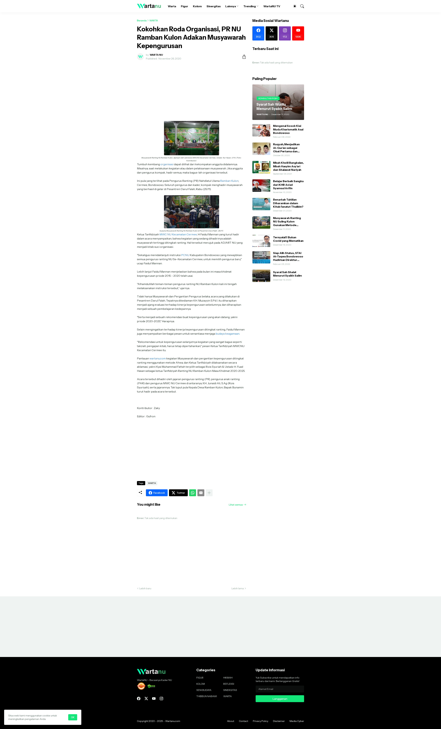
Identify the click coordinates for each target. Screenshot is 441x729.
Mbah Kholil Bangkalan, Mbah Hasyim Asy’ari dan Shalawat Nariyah (288, 166)
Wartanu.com (172, 721)
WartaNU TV (271, 6)
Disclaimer (279, 721)
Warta (172, 6)
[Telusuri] (300, 6)
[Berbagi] (242, 56)
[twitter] (146, 698)
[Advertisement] (191, 88)
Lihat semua (236, 504)
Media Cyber (297, 721)
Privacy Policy (260, 721)
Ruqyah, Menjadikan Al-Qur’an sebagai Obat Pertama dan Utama (286, 147)
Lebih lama (238, 588)
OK (72, 717)
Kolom (197, 6)
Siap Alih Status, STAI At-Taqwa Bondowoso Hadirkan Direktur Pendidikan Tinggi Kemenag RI (288, 256)
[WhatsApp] (192, 492)
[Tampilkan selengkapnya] (209, 492)
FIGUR (199, 677)
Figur (184, 6)
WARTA (153, 20)
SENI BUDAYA (203, 690)
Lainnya (230, 6)
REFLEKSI (228, 683)
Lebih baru (145, 588)
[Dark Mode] (293, 6)
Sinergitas (213, 6)
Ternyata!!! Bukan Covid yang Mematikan (288, 239)
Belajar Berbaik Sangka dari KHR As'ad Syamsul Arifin (288, 184)
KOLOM (200, 683)
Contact (243, 721)
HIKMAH (228, 677)
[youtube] (154, 698)
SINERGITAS (230, 690)
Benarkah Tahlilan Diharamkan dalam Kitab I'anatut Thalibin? (288, 203)
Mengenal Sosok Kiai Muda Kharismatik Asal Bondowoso (288, 129)
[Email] (200, 492)
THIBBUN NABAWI (206, 696)
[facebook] (138, 698)
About (230, 721)
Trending (249, 6)
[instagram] (161, 698)
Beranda (142, 20)
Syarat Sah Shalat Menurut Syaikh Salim (287, 273)
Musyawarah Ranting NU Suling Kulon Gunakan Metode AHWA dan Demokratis (288, 221)
